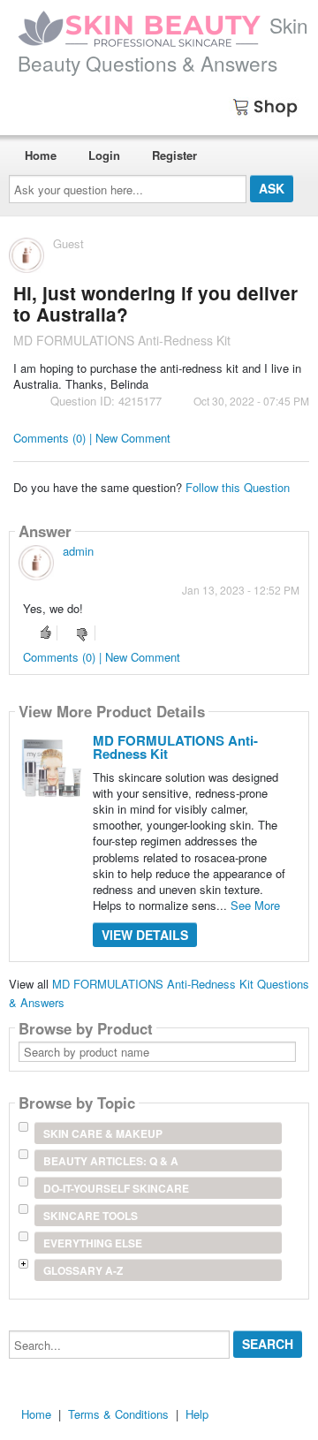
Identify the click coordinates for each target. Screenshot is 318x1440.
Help (197, 1414)
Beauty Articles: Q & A (110, 1161)
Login (104, 155)
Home (41, 155)
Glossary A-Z (83, 1270)
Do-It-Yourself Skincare (116, 1188)
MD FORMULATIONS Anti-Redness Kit (175, 747)
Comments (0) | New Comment (91, 437)
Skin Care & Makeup (103, 1133)
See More (255, 905)
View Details (145, 935)
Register (174, 155)
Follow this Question (238, 487)
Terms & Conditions (118, 1414)
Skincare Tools (90, 1216)
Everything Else (92, 1243)
